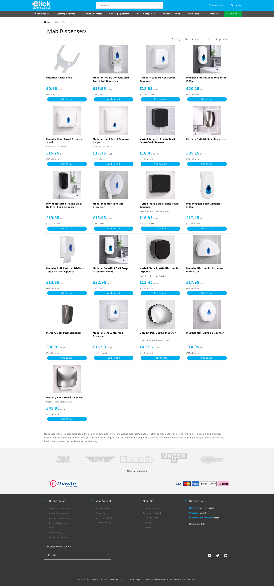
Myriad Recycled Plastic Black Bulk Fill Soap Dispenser (64, 205)
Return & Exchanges (58, 523)
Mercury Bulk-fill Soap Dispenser (206, 139)
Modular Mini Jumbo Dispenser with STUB (205, 270)
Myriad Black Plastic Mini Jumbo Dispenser (159, 270)
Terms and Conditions (59, 508)
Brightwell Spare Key (59, 77)
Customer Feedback (152, 513)
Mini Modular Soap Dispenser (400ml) (204, 205)
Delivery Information (59, 513)
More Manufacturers (137, 470)
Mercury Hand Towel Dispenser (65, 397)
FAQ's (51, 527)
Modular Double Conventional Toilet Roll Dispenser (111, 79)
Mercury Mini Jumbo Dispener (158, 332)
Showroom (101, 513)
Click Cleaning (93, 579)
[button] (129, 5)
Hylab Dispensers (64, 22)
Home (47, 22)
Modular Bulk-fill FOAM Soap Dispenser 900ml (110, 270)
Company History (151, 508)
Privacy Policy (55, 532)
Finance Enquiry (103, 522)
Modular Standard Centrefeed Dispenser (158, 79)
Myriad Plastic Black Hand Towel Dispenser (159, 205)
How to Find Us (197, 523)
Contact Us (148, 527)
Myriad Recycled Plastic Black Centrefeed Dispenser (158, 140)
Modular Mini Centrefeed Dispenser (108, 334)
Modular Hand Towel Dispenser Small (65, 140)
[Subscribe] (107, 555)
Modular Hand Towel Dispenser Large (112, 140)
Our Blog (147, 522)
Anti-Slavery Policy (58, 537)
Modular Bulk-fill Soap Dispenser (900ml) (206, 79)
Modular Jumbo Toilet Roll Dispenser (109, 205)
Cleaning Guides (150, 517)
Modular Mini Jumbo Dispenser (205, 332)
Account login (102, 508)
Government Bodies (105, 518)
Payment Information (59, 518)
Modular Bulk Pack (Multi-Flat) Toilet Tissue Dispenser (65, 270)
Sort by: (176, 39)
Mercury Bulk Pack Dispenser (63, 332)
